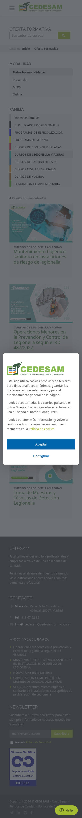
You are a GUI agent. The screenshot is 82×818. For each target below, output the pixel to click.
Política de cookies (41, 429)
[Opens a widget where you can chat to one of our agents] (66, 810)
